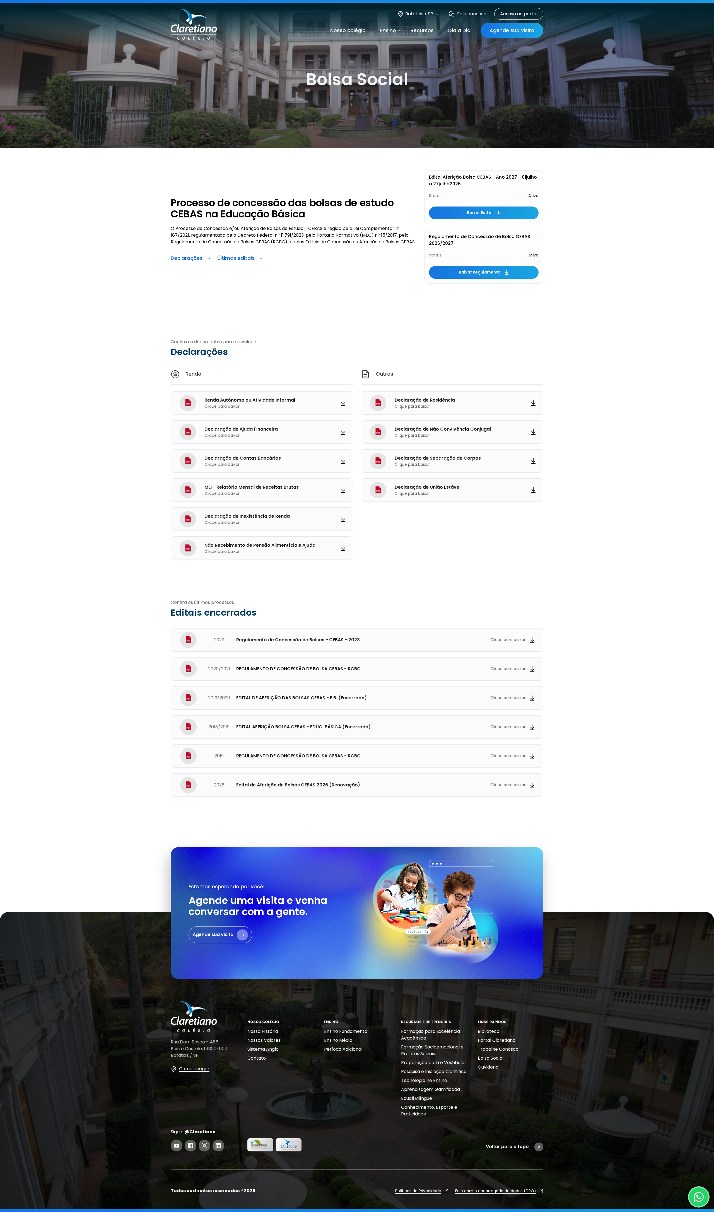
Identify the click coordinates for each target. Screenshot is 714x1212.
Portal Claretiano (496, 1040)
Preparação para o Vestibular (433, 1062)
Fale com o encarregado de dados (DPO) (495, 1191)
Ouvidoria (488, 1067)
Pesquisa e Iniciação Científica (434, 1071)
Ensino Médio (338, 1040)
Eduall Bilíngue (416, 1098)
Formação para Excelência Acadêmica (430, 1034)
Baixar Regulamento (480, 272)
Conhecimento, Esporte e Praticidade (429, 1110)
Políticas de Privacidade (418, 1191)
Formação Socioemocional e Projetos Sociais (432, 1050)
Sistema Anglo (263, 1049)
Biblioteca (489, 1031)
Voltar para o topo (507, 1146)
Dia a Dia (459, 30)
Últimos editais (236, 258)
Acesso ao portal (518, 14)
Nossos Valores (264, 1040)
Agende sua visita (511, 30)
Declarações (186, 258)
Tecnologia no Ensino (424, 1080)
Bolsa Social (490, 1058)
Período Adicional (343, 1049)
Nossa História (262, 1031)
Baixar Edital (480, 212)
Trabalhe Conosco (498, 1049)
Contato (256, 1058)
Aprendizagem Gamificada (430, 1089)
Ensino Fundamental (346, 1031)
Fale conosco (471, 14)
